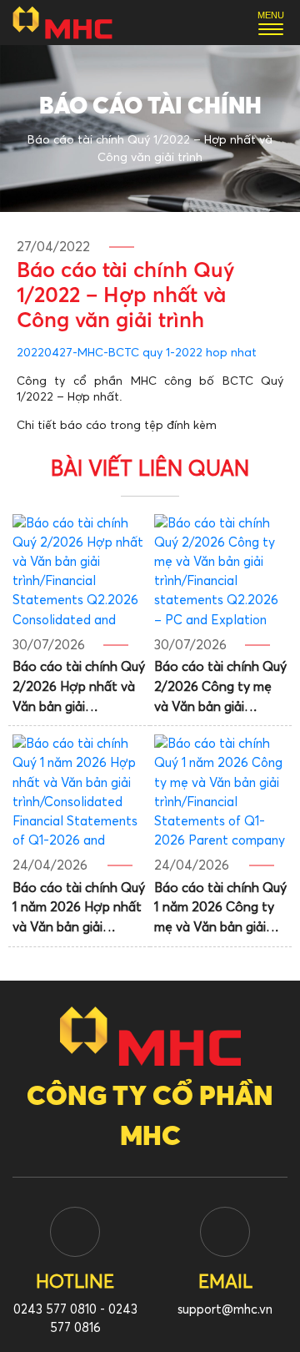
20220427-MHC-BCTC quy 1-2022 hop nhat (137, 353)
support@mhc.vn (225, 1310)
